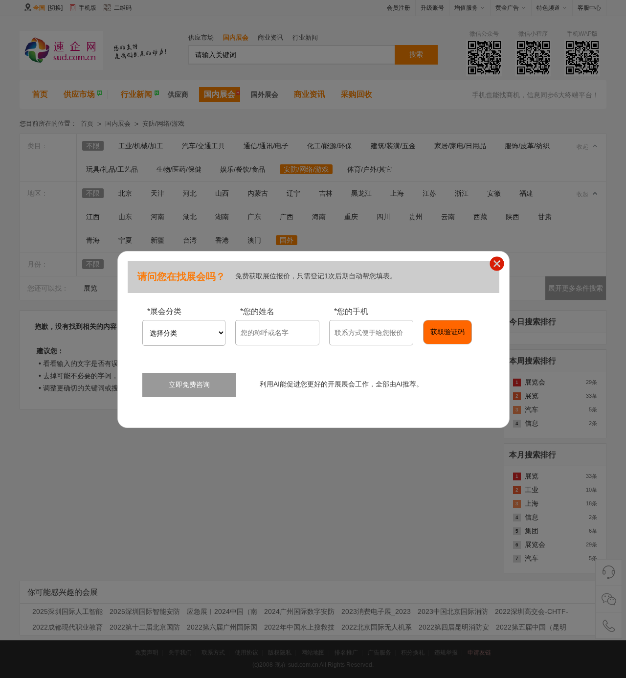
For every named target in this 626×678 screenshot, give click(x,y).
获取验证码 (447, 332)
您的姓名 (257, 311)
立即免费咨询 (189, 384)
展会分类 (164, 311)
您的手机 (351, 311)
